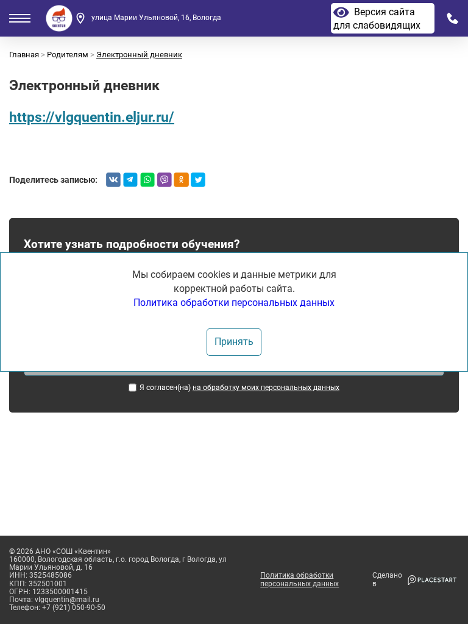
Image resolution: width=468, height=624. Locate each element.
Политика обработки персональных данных (299, 579)
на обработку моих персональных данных (266, 387)
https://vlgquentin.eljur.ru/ (91, 117)
